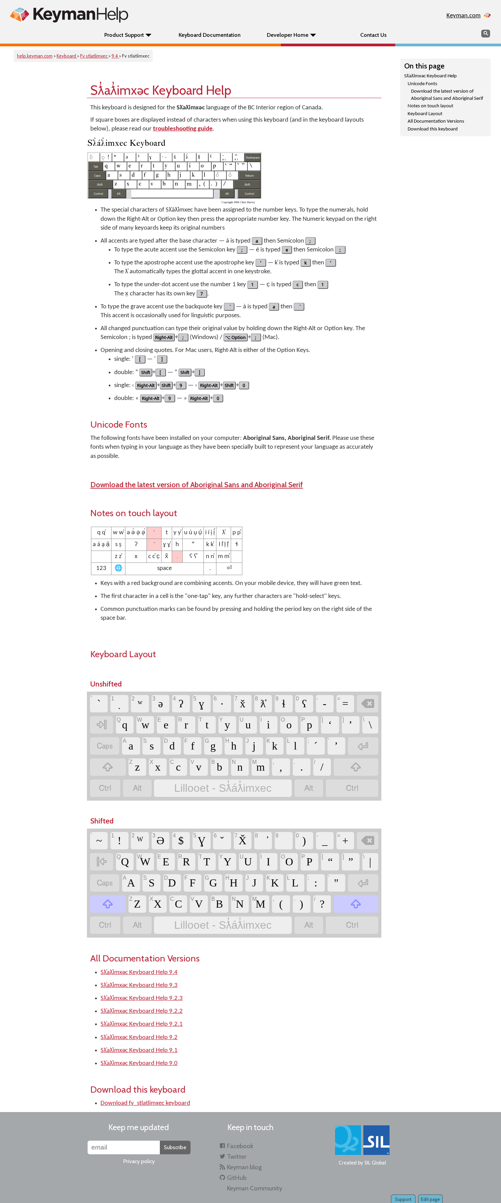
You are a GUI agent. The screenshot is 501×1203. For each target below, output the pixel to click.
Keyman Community (254, 1188)
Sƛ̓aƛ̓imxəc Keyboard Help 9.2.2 (142, 1011)
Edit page (430, 1199)
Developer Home (287, 35)
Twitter (236, 1156)
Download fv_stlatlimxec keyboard (145, 1103)
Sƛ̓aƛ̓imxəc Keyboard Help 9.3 (139, 985)
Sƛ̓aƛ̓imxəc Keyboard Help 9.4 (139, 972)
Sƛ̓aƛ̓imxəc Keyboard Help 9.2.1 (142, 1024)
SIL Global (375, 1163)
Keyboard (67, 56)
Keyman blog (244, 1167)
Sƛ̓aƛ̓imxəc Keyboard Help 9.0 (139, 1063)
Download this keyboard (433, 129)
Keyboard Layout (425, 114)
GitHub (236, 1178)
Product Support (124, 35)
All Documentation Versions (436, 121)
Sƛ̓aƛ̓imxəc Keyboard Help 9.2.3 (142, 998)
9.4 (115, 56)
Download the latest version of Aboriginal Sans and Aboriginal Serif (447, 95)
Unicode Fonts (422, 84)
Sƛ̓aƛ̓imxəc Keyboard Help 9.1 (139, 1050)
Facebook (240, 1146)
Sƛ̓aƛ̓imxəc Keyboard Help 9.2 (139, 1037)
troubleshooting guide (183, 129)
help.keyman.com (34, 56)
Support (403, 1199)
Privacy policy (139, 1161)
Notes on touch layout (430, 106)
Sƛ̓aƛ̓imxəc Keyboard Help (430, 76)
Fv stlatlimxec (94, 56)
